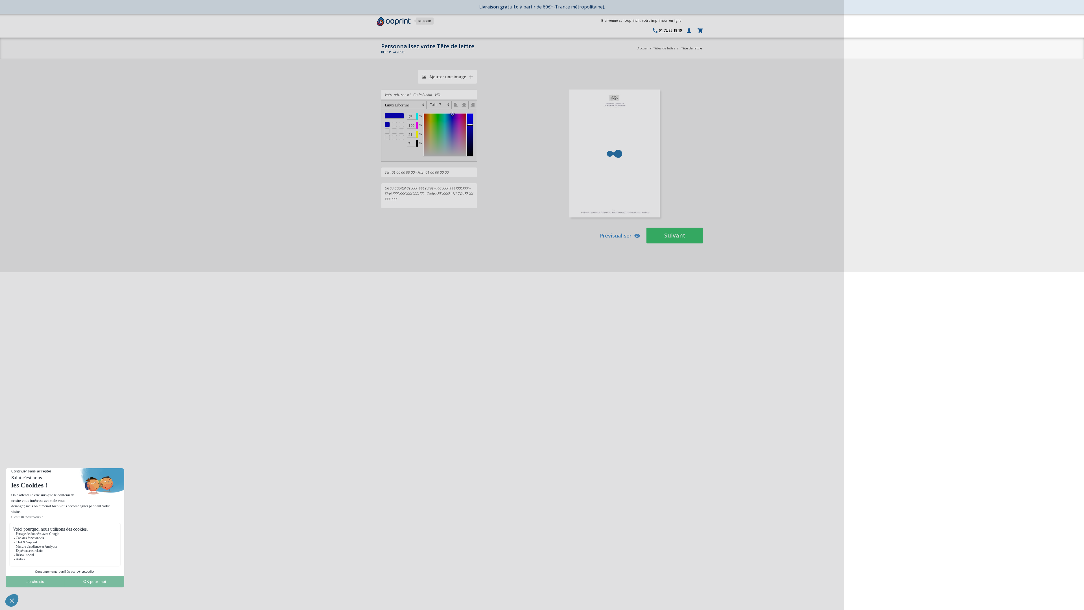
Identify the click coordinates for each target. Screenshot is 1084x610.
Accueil (642, 48)
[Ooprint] (394, 21)
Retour (424, 21)
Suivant (674, 235)
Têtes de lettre (664, 48)
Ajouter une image (447, 76)
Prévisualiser (615, 235)
